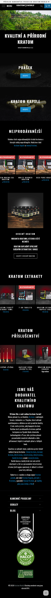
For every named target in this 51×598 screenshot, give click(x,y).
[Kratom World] (25, 6)
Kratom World (19, 585)
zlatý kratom (28, 454)
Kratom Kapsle (27, 477)
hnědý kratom (17, 458)
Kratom (31, 417)
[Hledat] (41, 5)
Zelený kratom (31, 452)
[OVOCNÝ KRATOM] (25, 210)
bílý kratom (18, 454)
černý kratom (33, 458)
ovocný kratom (31, 145)
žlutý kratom (38, 454)
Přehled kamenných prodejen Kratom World (25, 2)
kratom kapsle (19, 145)
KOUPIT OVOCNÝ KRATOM (25, 256)
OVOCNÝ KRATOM (25, 233)
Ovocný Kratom (28, 480)
